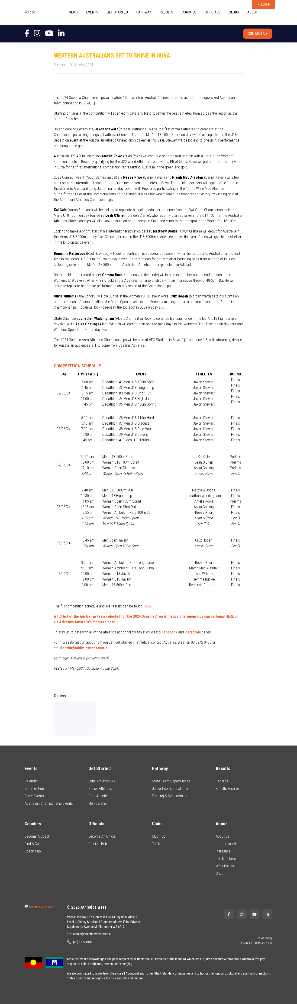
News (73, 12)
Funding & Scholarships (169, 796)
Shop (219, 873)
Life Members (226, 858)
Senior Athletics (100, 788)
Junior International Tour (170, 788)
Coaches (189, 12)
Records (222, 781)
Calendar (31, 781)
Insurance (223, 851)
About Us (222, 836)
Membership (97, 803)
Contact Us (258, 33)
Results (166, 12)
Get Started (117, 12)
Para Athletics (99, 796)
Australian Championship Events (49, 803)
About (252, 12)
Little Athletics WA (102, 781)
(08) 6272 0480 (83, 942)
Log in (265, 4)
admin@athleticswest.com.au (92, 934)
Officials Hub (97, 844)
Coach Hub (33, 851)
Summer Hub (34, 788)
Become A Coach (37, 836)
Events (92, 12)
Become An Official (102, 836)
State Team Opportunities (171, 781)
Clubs (234, 12)
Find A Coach (34, 844)
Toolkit (157, 844)
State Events (34, 796)
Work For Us (225, 866)
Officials (212, 12)
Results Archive (227, 788)
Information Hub (227, 844)
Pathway (143, 12)
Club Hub (158, 836)
